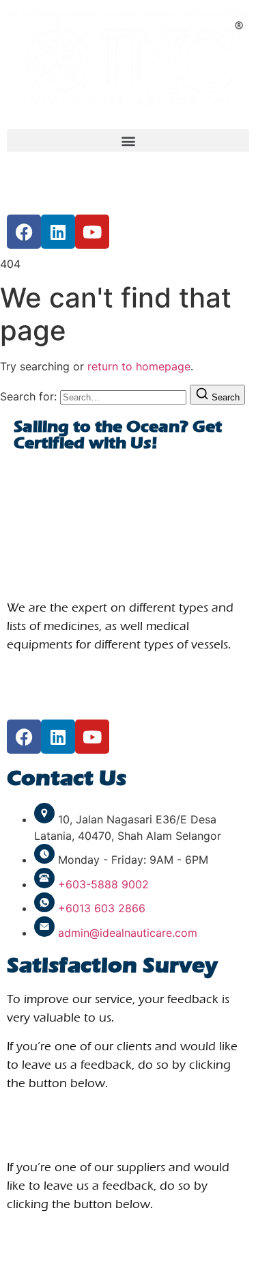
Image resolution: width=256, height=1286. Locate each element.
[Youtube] (92, 232)
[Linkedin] (58, 232)
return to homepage (138, 366)
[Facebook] (24, 232)
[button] (128, 140)
